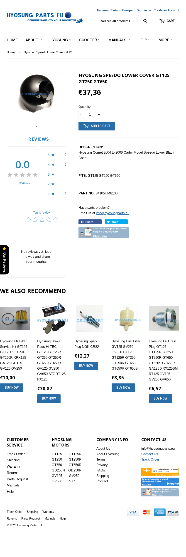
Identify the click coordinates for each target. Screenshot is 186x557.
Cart (170, 21)
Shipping (13, 460)
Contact (102, 481)
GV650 (57, 481)
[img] (22, 175)
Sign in (142, 10)
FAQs (100, 470)
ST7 (72, 481)
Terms (101, 459)
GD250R (74, 470)
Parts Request (17, 479)
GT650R (75, 465)
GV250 (74, 476)
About (32, 40)
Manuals (117, 40)
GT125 (57, 454)
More (164, 40)
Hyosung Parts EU (29, 525)
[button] (58, 154)
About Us (103, 448)
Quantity (84, 106)
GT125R (75, 454)
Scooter (88, 40)
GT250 (57, 459)
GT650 (57, 465)
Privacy (102, 465)
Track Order (16, 454)
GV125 (57, 476)
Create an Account (166, 10)
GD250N (58, 470)
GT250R (75, 459)
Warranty (13, 466)
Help (143, 40)
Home (12, 40)
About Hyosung (107, 454)
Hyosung (59, 40)
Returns (13, 473)
